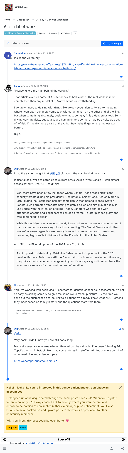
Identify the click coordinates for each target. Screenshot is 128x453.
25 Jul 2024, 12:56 (45, 53)
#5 (123, 328)
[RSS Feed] (75, 33)
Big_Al (17, 86)
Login (23, 427)
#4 (123, 285)
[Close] (120, 387)
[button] (4, 448)
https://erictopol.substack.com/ (33, 361)
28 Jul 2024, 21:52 (37, 168)
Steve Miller (20, 53)
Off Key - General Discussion (21, 33)
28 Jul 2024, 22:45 (37, 285)
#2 (123, 86)
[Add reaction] (121, 76)
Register (12, 427)
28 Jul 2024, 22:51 (37, 328)
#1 (123, 53)
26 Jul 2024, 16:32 (39, 86)
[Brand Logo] (8, 7)
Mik (16, 285)
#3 (123, 168)
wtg (16, 168)
